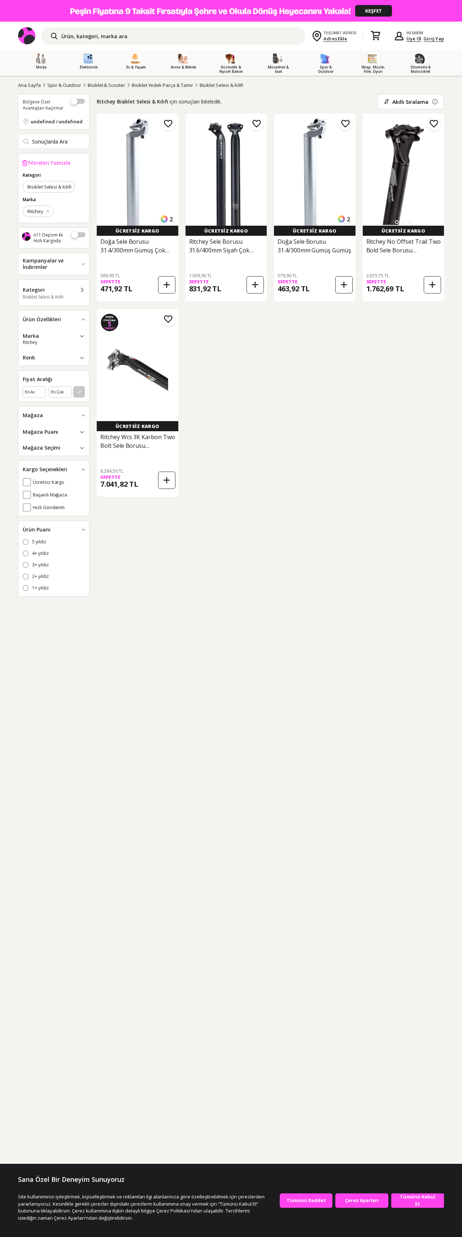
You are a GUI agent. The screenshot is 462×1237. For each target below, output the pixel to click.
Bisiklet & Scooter (106, 85)
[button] (396, 222)
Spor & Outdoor (64, 85)
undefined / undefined (57, 121)
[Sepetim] (375, 36)
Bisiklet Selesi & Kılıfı (222, 85)
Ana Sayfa (29, 85)
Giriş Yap (433, 38)
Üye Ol (414, 38)
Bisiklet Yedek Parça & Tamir (162, 85)
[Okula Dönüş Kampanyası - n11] (231, 11)
